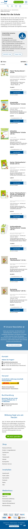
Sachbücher (5, 452)
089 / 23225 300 (7, 365)
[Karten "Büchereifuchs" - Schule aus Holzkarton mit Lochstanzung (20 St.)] (5, 194)
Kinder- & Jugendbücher (9, 450)
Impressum (6, 522)
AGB (21, 524)
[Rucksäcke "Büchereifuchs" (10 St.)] (5, 260)
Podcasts (4, 480)
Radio (4, 482)
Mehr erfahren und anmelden (14, 345)
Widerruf (16, 524)
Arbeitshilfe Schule (7, 54)
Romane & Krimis (7, 448)
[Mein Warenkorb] (20, 6)
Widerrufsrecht (6, 388)
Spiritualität (5, 478)
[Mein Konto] (12, 6)
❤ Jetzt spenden (18, 2)
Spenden (6, 494)
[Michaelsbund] (4, 2)
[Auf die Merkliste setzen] (24, 92)
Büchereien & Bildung (8, 498)
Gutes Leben (5, 475)
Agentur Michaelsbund (8, 503)
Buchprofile (5, 461)
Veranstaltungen (6, 501)
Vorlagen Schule (18, 54)
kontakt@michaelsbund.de (10, 362)
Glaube (4, 459)
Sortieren (23, 61)
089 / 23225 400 (7, 363)
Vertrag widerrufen (14, 526)
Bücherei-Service (7, 464)
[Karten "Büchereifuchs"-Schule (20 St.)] (5, 164)
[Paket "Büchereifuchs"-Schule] (5, 72)
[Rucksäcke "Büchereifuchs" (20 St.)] (5, 291)
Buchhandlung (6, 505)
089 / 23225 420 (7, 405)
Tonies (4, 454)
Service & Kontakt (6, 369)
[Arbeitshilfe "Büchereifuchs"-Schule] (5, 105)
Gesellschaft (5, 473)
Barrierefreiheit (10, 524)
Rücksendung (14, 388)
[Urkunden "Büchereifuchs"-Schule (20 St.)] (5, 133)
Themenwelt (5, 457)
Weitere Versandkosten (8, 386)
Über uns (4, 496)
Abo (3, 484)
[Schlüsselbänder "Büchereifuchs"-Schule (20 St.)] (5, 229)
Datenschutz (13, 522)
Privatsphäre (21, 522)
